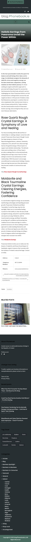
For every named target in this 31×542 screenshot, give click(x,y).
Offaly (5, 524)
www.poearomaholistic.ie (21, 269)
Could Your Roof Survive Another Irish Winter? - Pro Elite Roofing (15, 7)
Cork (6, 486)
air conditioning (7, 434)
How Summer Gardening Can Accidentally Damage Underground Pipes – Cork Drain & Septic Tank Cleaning (14, 409)
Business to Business (10, 467)
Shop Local (9, 69)
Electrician (5, 438)
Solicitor (21, 445)
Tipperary (8, 515)
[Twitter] (28, 11)
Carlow (7, 482)
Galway (7, 492)
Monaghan (8, 510)
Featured (6, 473)
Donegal (7, 488)
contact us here (21, 371)
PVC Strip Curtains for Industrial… (14, 326)
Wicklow (7, 521)
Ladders (17, 441)
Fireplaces (14, 438)
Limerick (7, 504)
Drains (24, 434)
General (5, 476)
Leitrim (7, 502)
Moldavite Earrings (10, 239)
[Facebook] (24, 11)
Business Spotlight (9, 464)
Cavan (7, 484)
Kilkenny (7, 498)
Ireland (4, 69)
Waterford (8, 517)
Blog (4, 461)
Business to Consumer (10, 470)
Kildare (7, 496)
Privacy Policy (5, 378)
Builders (16, 434)
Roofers (14, 445)
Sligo (6, 512)
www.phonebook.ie (6, 371)
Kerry (6, 494)
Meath (7, 508)
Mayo (6, 506)
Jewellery (9, 289)
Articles (5, 458)
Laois (6, 500)
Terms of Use (5, 376)
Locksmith (5, 445)
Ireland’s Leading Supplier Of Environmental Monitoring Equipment (16, 274)
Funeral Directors (7, 441)
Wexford (7, 519)
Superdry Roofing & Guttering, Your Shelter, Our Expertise (14, 279)
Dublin (7, 490)
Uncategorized (7, 529)
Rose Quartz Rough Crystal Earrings (15, 172)
